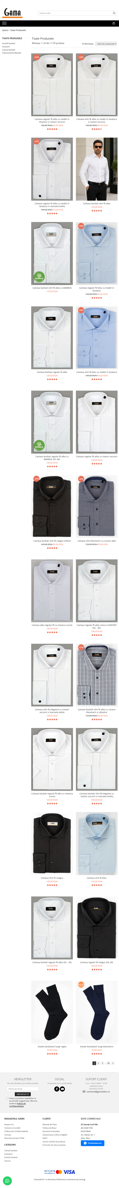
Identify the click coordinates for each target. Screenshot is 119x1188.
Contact (7, 1134)
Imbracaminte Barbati (11, 53)
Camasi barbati (8, 49)
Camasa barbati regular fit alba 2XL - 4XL (52, 962)
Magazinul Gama (14, 1118)
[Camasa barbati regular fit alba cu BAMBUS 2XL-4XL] (52, 422)
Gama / (6, 30)
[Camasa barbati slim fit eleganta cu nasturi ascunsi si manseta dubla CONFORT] (97, 759)
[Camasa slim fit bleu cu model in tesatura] (97, 337)
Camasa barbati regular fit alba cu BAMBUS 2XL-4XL (52, 458)
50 (108, 1063)
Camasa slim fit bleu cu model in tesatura (96, 372)
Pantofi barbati (8, 43)
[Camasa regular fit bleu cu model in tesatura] (97, 253)
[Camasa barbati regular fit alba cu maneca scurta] (52, 759)
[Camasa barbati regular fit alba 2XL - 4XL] (52, 927)
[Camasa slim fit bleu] (97, 843)
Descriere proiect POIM (14, 1138)
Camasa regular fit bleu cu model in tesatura (96, 289)
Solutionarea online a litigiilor (55, 1134)
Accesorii (6, 46)
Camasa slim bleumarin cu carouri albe (96, 540)
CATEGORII (10, 1144)
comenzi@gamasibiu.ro (98, 1091)
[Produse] (4, 24)
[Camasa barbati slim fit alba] (97, 169)
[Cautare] (114, 13)
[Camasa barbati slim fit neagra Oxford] (52, 506)
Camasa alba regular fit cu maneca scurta (52, 625)
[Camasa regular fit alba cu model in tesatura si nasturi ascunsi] (52, 84)
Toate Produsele (18, 30)
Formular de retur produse (54, 1145)
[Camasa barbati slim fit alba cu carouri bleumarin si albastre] (97, 675)
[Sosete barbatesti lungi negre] (52, 1012)
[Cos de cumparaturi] (114, 23)
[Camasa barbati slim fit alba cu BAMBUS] (52, 253)
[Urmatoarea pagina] (113, 1063)
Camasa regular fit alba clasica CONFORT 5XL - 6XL (97, 626)
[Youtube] (62, 1089)
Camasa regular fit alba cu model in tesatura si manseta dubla (52, 205)
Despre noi (9, 1124)
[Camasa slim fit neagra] (52, 843)
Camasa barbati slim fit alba (96, 203)
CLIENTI (47, 1118)
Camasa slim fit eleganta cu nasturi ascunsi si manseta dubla (52, 711)
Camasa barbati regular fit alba (52, 372)
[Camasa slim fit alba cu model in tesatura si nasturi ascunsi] (97, 84)
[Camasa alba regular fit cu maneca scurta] (52, 590)
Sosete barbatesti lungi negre (52, 1046)
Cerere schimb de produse (54, 1141)
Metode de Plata (50, 1124)
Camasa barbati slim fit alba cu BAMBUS (52, 287)
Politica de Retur (50, 1128)
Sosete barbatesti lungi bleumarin (96, 1046)
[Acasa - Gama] (16, 13)
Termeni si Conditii (12, 1128)
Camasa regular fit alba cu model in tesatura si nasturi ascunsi (52, 120)
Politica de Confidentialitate (17, 1104)
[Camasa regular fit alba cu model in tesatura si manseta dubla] (52, 169)
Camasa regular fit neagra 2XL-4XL (96, 962)
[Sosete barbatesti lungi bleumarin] (97, 1012)
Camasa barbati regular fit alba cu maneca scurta (52, 795)
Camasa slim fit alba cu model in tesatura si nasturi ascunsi (96, 120)
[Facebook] (56, 1089)
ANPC (45, 1138)
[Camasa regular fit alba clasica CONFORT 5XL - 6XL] (97, 590)
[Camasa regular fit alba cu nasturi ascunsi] (97, 422)
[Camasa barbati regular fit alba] (52, 337)
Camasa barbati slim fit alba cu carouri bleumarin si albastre (97, 711)
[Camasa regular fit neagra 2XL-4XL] (97, 927)
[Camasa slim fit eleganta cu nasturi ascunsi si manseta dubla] (52, 675)
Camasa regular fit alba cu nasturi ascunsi (96, 456)
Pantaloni (8, 1154)
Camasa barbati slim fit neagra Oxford (52, 540)
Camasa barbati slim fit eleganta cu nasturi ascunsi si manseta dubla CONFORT (97, 795)
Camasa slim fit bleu (97, 878)
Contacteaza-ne (94, 1143)
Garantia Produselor (51, 1131)
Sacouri (7, 1160)
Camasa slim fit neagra (52, 878)
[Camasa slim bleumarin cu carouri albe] (97, 506)
